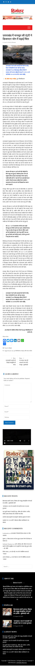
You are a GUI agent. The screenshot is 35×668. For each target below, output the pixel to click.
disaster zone (11, 350)
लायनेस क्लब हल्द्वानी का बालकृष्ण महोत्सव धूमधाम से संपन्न (16, 517)
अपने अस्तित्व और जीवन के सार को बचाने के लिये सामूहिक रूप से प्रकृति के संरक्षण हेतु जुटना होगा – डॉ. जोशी (17, 546)
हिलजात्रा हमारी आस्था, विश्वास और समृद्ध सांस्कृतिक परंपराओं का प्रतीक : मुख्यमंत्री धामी (22, 611)
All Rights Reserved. (21, 662)
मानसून (22, 350)
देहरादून (10, 348)
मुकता (4, 538)
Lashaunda (6, 533)
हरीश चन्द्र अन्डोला (28, 350)
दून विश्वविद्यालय (17, 350)
